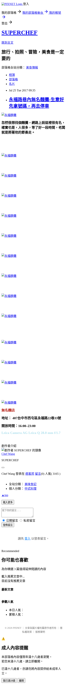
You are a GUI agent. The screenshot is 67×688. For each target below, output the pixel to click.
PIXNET (17, 628)
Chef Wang (8, 453)
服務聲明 (40, 631)
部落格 (13, 79)
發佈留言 (8, 525)
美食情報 (32, 67)
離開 (21, 680)
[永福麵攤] (8, 115)
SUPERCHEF (19, 32)
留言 (38, 473)
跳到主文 (7, 42)
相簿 (12, 75)
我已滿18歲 (9, 680)
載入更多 (8, 502)
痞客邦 (29, 473)
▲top (4, 495)
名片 (12, 83)
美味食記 (30, 484)
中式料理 (30, 488)
